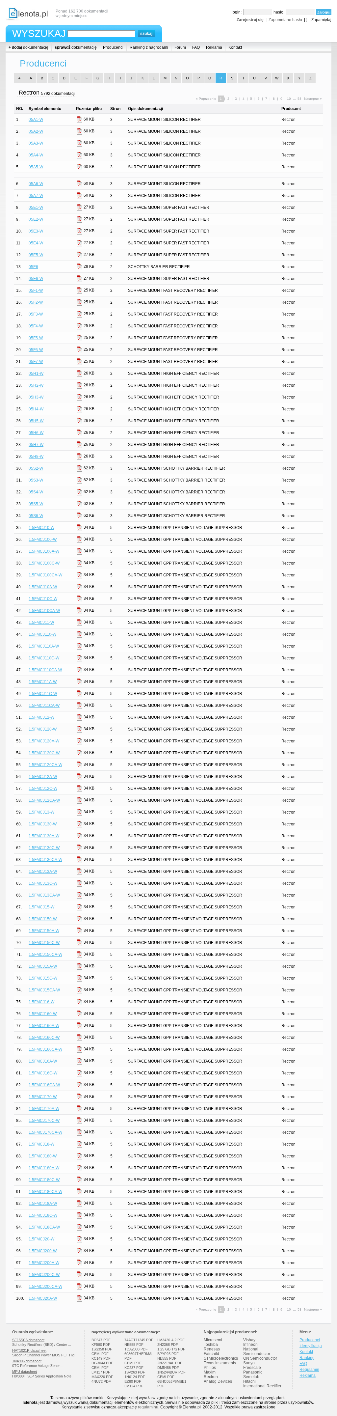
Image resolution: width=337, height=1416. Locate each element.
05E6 (33, 266)
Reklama (214, 47)
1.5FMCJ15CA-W (44, 990)
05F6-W (36, 349)
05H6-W (36, 432)
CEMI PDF (100, 1354)
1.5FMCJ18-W (41, 1144)
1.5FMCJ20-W (41, 1239)
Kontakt (235, 47)
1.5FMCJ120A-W (44, 741)
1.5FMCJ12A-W (43, 776)
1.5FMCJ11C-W (43, 693)
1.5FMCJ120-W (43, 729)
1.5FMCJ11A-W (43, 682)
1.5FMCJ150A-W (44, 931)
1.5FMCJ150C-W (44, 942)
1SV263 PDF (134, 1372)
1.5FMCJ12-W (41, 717)
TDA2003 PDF (136, 1349)
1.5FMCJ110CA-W (45, 670)
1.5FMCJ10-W (41, 527)
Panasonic (252, 1372)
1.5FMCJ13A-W (43, 871)
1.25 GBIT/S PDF (171, 1349)
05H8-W (36, 456)
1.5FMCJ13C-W (43, 883)
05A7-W (36, 195)
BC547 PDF (101, 1340)
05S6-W (36, 516)
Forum (180, 47)
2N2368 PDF (167, 1345)
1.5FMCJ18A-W (43, 1203)
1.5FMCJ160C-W (44, 1037)
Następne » (313, 98)
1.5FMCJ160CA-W (45, 1049)
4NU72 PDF (101, 1381)
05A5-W (36, 167)
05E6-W (36, 278)
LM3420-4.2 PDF (171, 1340)
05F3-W (36, 314)
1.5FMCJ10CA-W (44, 610)
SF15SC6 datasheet (28, 1340)
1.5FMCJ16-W (41, 1002)
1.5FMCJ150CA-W (45, 954)
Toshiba (211, 1344)
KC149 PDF (101, 1358)
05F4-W (36, 326)
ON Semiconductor (260, 1358)
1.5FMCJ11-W (41, 622)
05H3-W (36, 397)
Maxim (210, 1372)
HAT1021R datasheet (29, 1350)
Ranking (307, 1357)
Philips (210, 1367)
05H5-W (36, 421)
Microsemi (213, 1340)
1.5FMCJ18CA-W (44, 1227)
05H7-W (36, 444)
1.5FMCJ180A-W (44, 1168)
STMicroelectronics (221, 1358)
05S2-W (36, 468)
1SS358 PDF (101, 1349)
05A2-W (36, 131)
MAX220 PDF (102, 1377)
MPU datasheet (24, 1372)
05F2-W (36, 302)
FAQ (196, 47)
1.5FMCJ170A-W (44, 1108)
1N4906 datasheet (26, 1361)
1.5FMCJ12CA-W (44, 800)
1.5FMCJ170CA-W (45, 1132)
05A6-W (36, 183)
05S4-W (36, 492)
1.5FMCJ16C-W (43, 1073)
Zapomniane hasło (285, 19)
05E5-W (36, 255)
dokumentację (28, 47)
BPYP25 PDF (168, 1354)
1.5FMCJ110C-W (44, 658)
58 (299, 98)
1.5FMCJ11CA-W (44, 705)
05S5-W (36, 504)
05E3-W (36, 231)
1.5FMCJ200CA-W (45, 1286)
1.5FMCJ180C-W (44, 1180)
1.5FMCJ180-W (43, 1156)
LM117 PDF (100, 1372)
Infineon (250, 1344)
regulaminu (148, 1407)
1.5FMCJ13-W (41, 812)
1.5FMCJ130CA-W (45, 859)
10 (289, 98)
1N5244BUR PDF (171, 1372)
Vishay (249, 1340)
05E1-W (36, 207)
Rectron (211, 1376)
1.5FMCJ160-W (43, 1014)
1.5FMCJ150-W (43, 919)
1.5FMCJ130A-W (44, 836)
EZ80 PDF (132, 1381)
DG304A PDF (102, 1363)
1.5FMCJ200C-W (44, 1274)
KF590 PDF (100, 1345)
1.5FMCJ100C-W (44, 563)
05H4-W (36, 409)
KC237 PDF (133, 1368)
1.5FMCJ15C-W (43, 978)
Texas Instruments (220, 1363)
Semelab (251, 1376)
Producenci (113, 47)
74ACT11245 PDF (138, 1340)
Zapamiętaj (321, 19)
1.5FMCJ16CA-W (44, 1085)
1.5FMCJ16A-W (43, 1061)
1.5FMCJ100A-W (44, 551)
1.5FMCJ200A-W (44, 1263)
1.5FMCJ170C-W (44, 1120)
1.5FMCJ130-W (43, 824)
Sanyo (249, 1363)
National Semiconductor (256, 1351)
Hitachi (249, 1381)
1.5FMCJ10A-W (43, 587)
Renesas (212, 1349)
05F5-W (36, 338)
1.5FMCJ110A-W (44, 646)
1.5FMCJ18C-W (43, 1215)
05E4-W (36, 243)
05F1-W (36, 290)
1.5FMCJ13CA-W (44, 895)
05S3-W (36, 480)
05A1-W (36, 119)
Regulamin (309, 1369)
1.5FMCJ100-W (43, 539)
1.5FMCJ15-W (41, 907)
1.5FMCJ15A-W (43, 966)
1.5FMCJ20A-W (43, 1298)
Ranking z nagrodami (149, 47)
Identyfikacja (310, 1346)
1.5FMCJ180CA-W (45, 1191)
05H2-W (36, 385)
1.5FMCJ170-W (43, 1097)
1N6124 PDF (134, 1377)
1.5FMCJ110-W (42, 634)
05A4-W (36, 155)
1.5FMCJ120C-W (44, 753)
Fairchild (211, 1353)
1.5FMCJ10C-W (43, 599)
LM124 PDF (133, 1386)
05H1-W (36, 373)
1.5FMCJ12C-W (43, 788)
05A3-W (36, 143)
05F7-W (36, 361)
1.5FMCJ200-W (43, 1251)
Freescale (252, 1367)
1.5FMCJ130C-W (44, 848)
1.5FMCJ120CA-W (45, 765)
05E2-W (36, 219)
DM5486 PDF (168, 1368)
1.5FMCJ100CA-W (45, 575)
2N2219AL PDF (169, 1363)
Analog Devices (218, 1381)
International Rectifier (262, 1386)
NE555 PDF (133, 1345)
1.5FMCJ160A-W (44, 1025)
